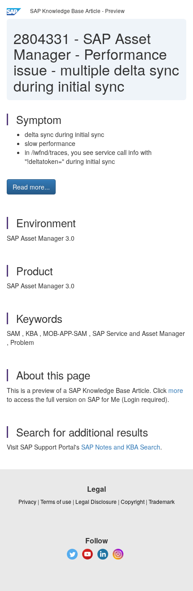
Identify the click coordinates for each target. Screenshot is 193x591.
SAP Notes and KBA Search (120, 446)
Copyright (133, 501)
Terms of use (55, 501)
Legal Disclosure (96, 501)
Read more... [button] (31, 186)
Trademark (162, 501)
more (175, 390)
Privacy (27, 501)
